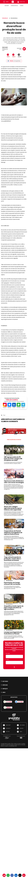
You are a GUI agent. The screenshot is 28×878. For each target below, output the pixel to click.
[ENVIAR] (14, 667)
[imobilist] (4, 875)
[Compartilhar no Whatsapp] (8, 875)
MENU (7, 2)
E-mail (7, 659)
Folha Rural (5, 18)
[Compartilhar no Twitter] (20, 875)
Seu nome (8, 653)
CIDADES (21, 5)
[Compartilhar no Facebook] (12, 875)
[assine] (23, 875)
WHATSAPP (7, 5)
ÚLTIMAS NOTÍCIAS (14, 5)
